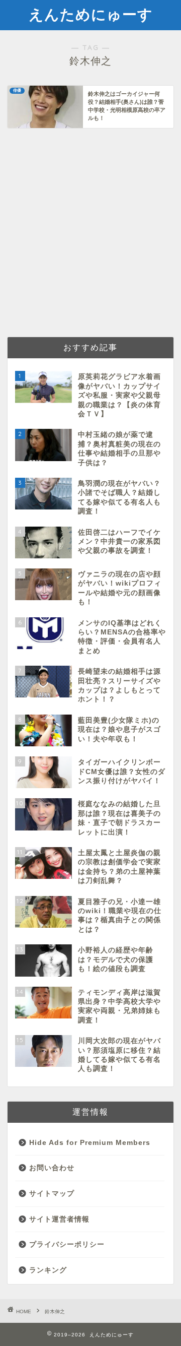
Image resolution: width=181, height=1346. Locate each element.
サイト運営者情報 (59, 1219)
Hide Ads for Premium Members (89, 1142)
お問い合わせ (51, 1168)
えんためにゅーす (91, 14)
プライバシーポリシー (67, 1244)
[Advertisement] (90, 231)
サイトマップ (51, 1193)
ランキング (48, 1270)
